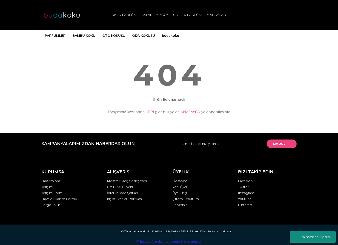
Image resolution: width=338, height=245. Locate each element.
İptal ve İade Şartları (122, 193)
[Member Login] (267, 15)
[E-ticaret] (168, 242)
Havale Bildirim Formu (59, 199)
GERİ (150, 112)
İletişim (47, 187)
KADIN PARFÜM (155, 15)
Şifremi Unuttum (185, 199)
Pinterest (245, 205)
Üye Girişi (179, 193)
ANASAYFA (190, 112)
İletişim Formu (53, 193)
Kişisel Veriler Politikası (124, 199)
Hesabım (179, 181)
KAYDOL (279, 143)
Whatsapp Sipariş (316, 237)
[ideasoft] (145, 241)
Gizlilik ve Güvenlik (121, 187)
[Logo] (61, 15)
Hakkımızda (50, 181)
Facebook (246, 181)
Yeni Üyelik (180, 187)
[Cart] (291, 15)
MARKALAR (216, 15)
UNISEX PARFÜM (187, 15)
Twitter (243, 187)
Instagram (246, 193)
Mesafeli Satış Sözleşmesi (127, 181)
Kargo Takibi (51, 205)
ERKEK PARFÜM (123, 15)
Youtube (245, 199)
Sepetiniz (179, 205)
